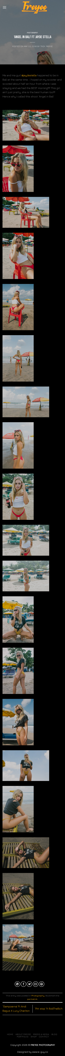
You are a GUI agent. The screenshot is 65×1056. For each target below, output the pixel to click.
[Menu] (4, 7)
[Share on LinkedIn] (47, 984)
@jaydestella (29, 75)
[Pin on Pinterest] (41, 984)
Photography (32, 33)
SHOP (33, 1036)
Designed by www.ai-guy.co (32, 1051)
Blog (54, 1034)
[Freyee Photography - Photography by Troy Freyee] (34, 7)
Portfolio (22, 1036)
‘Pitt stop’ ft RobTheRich (48, 1008)
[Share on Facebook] (23, 984)
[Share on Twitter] (29, 984)
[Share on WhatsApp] (17, 984)
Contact (44, 1036)
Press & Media (41, 1034)
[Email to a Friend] (35, 984)
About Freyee (23, 1034)
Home (10, 1034)
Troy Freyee (46, 46)
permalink (32, 999)
